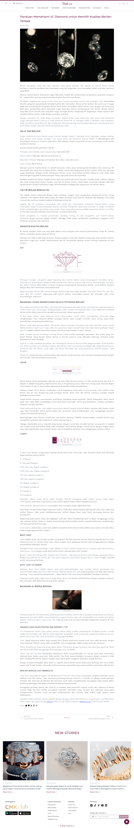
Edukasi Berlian (52, 807)
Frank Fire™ (29, 8)
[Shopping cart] (124, 3)
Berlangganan (124, 816)
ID (6, 3)
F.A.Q (49, 813)
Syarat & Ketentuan (53, 816)
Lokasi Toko (71, 804)
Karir (69, 813)
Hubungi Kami (52, 804)
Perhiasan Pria (84, 8)
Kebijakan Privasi (52, 819)
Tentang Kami (72, 810)
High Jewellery (42, 8)
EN (10, 3)
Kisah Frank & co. (73, 807)
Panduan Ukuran (52, 810)
